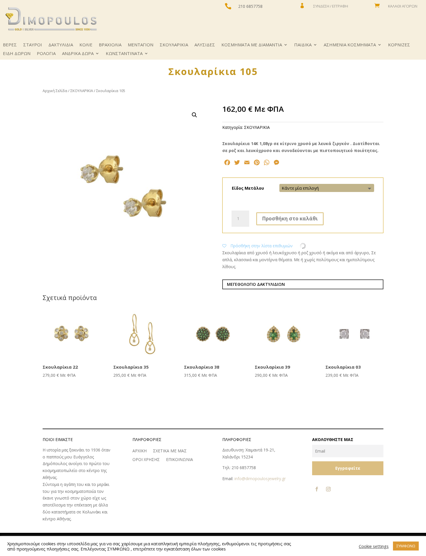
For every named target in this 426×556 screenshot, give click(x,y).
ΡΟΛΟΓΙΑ (46, 53)
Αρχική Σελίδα (55, 90)
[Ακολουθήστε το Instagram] (328, 489)
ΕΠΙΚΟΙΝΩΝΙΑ (179, 460)
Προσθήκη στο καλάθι (290, 218)
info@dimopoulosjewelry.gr (260, 478)
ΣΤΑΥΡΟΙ (32, 45)
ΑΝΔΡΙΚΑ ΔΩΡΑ (78, 53)
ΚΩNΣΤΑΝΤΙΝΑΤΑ (124, 53)
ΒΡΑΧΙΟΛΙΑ (110, 45)
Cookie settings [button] (374, 546)
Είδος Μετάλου (248, 188)
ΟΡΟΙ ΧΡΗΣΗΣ (146, 460)
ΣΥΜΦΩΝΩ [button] (405, 545)
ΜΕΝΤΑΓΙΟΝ (140, 45)
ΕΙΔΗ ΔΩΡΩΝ (16, 53)
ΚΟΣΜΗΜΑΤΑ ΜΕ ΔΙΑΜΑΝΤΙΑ (251, 45)
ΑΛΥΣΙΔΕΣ (204, 45)
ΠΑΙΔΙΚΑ (303, 45)
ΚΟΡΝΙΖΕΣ (399, 45)
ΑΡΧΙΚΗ (139, 451)
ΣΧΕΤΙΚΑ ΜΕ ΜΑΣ (170, 451)
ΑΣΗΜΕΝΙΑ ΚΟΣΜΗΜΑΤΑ (350, 45)
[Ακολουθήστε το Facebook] (316, 489)
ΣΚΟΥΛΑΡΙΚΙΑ (174, 45)
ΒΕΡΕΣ (10, 45)
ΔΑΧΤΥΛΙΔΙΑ (60, 45)
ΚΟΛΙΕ (85, 45)
